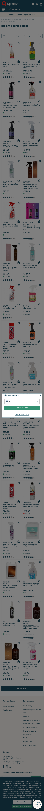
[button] (37, 804)
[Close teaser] (34, 800)
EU (10, 401)
